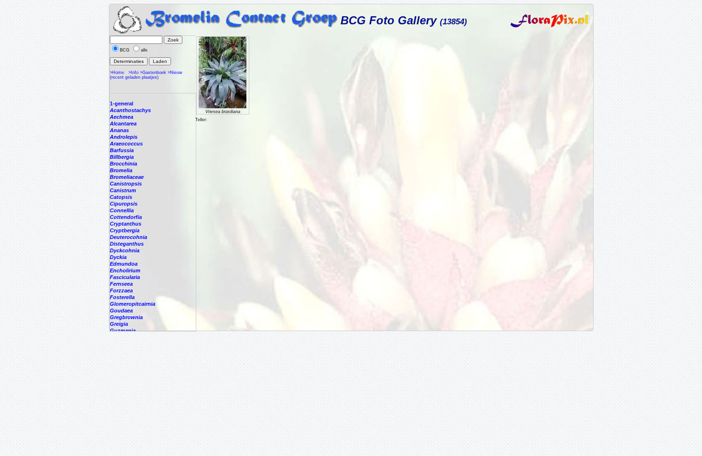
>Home (117, 72)
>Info (133, 72)
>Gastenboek (153, 72)
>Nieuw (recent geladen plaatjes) (146, 75)
